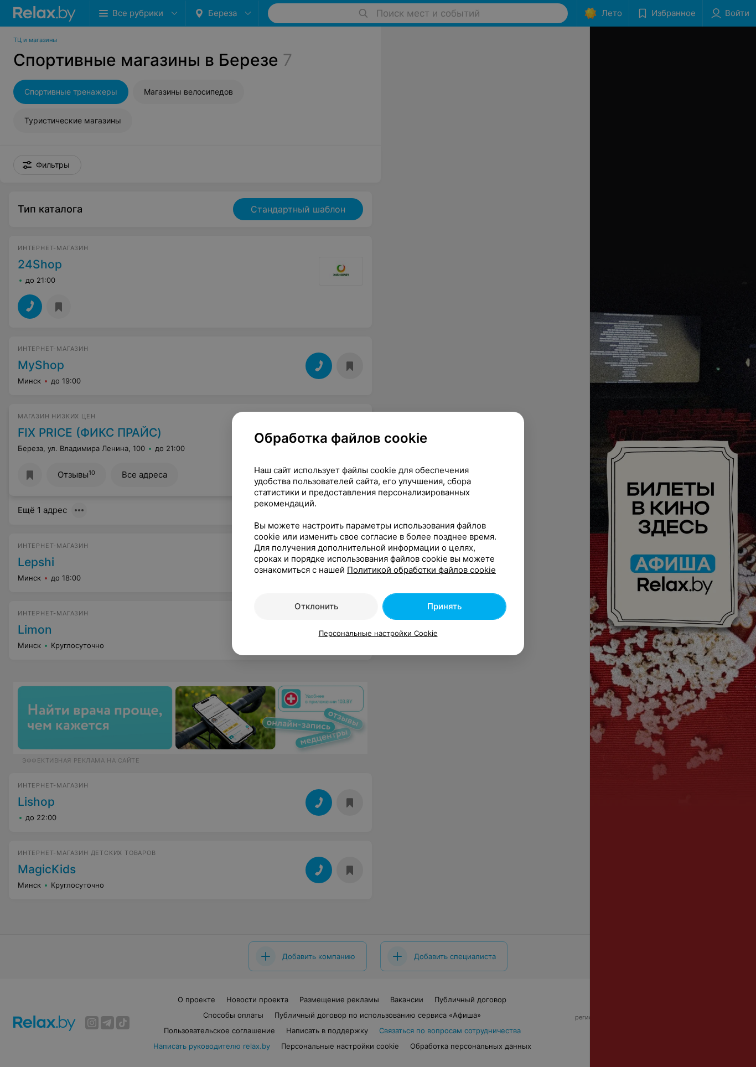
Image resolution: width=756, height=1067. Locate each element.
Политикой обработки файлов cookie (421, 569)
